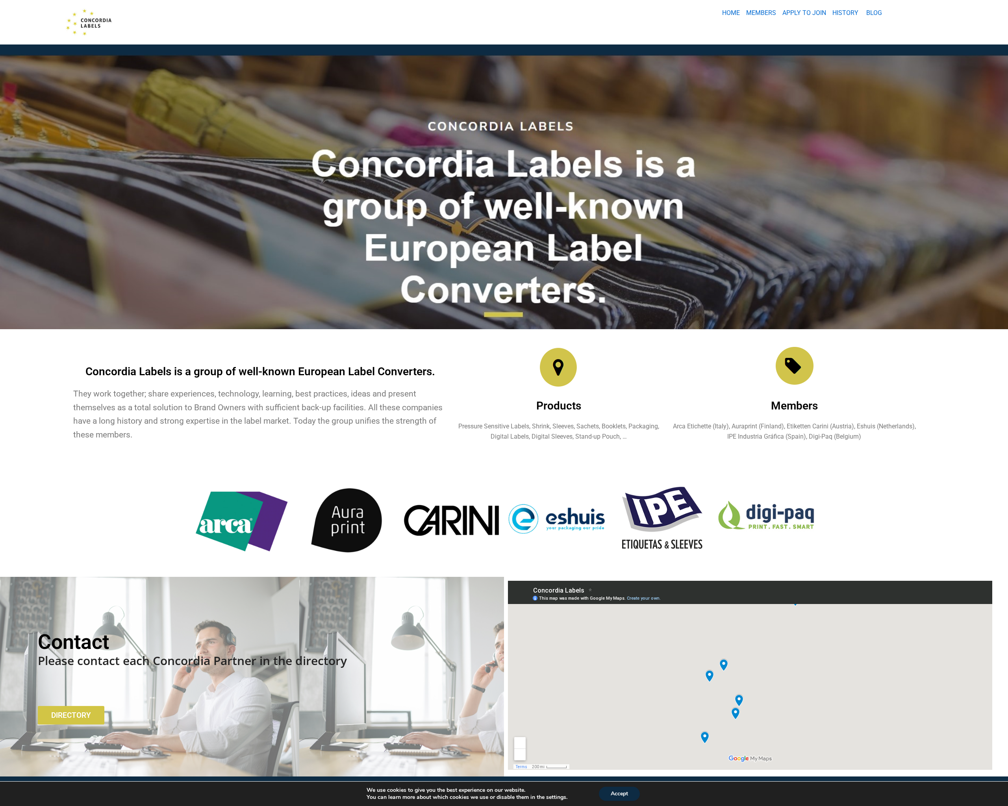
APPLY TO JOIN (804, 13)
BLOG (874, 13)
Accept (619, 793)
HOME (731, 13)
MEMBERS (761, 13)
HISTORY (845, 13)
